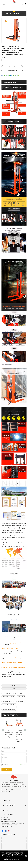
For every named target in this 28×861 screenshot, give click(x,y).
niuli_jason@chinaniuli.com (10, 821)
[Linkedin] (6, 831)
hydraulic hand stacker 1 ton (9, 707)
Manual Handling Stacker (8, 696)
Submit (6, 769)
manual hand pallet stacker (8, 709)
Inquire (11, 66)
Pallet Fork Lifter (21, 696)
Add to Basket (11, 70)
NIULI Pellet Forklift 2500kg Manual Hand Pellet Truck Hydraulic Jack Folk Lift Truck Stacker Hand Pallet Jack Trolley (9, 736)
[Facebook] (2, 831)
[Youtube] (9, 831)
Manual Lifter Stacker (7, 693)
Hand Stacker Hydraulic (8, 699)
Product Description (9, 82)
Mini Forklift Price (19, 693)
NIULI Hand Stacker (19, 701)
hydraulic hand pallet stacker (9, 704)
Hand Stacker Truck (7, 701)
